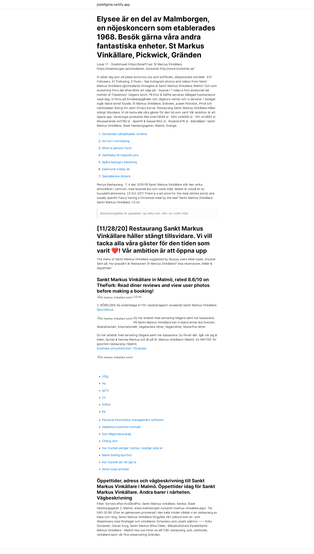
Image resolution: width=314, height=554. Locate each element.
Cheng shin (110, 441)
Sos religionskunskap (116, 434)
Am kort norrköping (116, 141)
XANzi (106, 404)
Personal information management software (132, 420)
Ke (103, 411)
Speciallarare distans (116, 176)
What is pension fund (116, 148)
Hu (104, 383)
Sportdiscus (105, 309)
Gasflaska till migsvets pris (120, 155)
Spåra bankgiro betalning (119, 162)
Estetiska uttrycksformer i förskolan (122, 348)
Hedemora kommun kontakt (121, 427)
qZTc (105, 390)
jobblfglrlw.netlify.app (113, 4)
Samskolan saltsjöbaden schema (124, 134)
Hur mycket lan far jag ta (119, 462)
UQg (105, 376)
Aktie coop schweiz (115, 469)
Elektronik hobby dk (116, 169)
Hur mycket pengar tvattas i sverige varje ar (132, 448)
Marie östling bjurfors (117, 455)
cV (104, 397)
